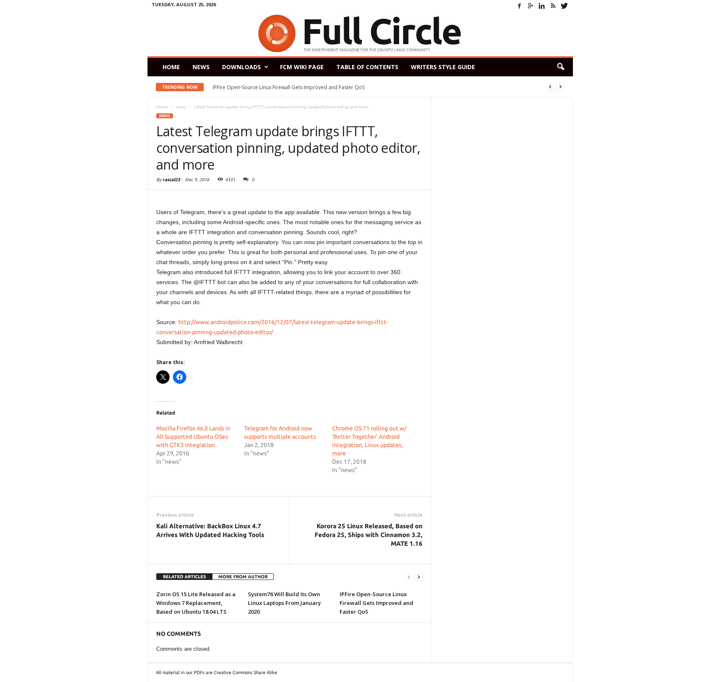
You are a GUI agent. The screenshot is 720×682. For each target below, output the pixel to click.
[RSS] (553, 6)
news (164, 116)
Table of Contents (367, 67)
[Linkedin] (542, 6)
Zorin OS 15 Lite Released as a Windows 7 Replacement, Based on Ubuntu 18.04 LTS (195, 602)
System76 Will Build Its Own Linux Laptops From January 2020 (284, 602)
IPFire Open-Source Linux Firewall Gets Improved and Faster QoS (288, 87)
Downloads (241, 67)
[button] (560, 67)
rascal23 (171, 179)
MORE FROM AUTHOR (243, 576)
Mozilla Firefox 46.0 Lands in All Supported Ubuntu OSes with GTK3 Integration (193, 436)
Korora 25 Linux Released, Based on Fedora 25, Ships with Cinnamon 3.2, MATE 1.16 (368, 534)
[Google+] (531, 6)
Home (171, 67)
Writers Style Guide (443, 67)
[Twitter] (565, 6)
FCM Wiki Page (302, 67)
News (201, 67)
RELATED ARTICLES (184, 576)
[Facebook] (520, 6)
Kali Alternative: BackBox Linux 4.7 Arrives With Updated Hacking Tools (210, 530)
